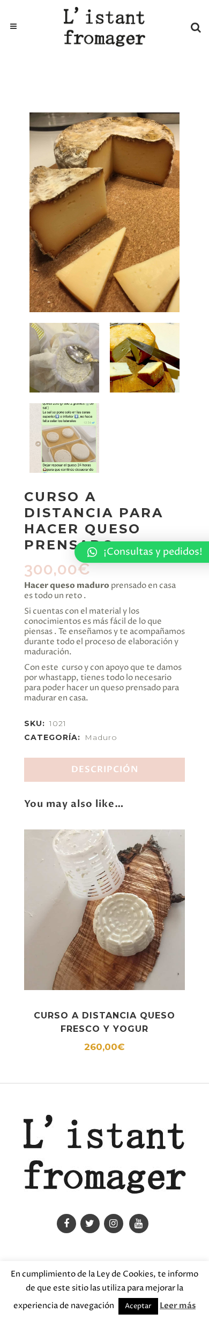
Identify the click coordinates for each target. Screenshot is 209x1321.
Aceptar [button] (138, 1306)
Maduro (101, 737)
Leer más (178, 1305)
